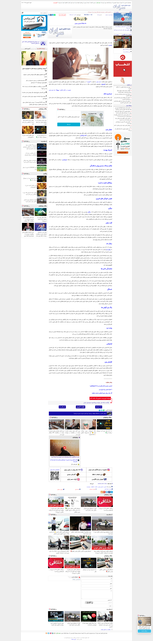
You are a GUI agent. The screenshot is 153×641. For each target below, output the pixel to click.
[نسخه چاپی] (84, 14)
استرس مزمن (100, 487)
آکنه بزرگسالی (83, 135)
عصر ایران (98, 82)
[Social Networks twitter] (101, 410)
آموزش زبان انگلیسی (98, 479)
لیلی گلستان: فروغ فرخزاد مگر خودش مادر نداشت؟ (33, 92)
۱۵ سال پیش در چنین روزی (72, 470)
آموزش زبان (55, 2)
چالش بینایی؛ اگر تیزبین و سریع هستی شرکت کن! (123, 122)
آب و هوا (110, 2)
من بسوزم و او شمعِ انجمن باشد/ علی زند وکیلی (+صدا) (30, 42)
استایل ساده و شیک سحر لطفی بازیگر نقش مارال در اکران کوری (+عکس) (122, 101)
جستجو (118, 2)
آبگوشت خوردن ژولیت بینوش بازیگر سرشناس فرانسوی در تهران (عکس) (124, 91)
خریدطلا (69, 124)
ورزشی (85, 2)
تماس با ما (125, 2)
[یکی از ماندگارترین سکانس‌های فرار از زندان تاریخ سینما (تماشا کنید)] (64, 448)
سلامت (106, 15)
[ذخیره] (87, 15)
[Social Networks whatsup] (104, 410)
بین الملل (81, 2)
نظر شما (110, 576)
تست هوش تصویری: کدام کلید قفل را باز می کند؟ (123, 129)
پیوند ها (102, 2)
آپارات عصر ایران (72, 479)
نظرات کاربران (80, 407)
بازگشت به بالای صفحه (106, 629)
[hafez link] (80, 19)
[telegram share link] (53, 15)
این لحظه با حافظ (97, 474)
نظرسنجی (114, 2)
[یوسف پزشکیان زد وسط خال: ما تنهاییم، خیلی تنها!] (34, 58)
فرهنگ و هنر (77, 2)
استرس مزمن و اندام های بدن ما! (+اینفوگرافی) (101, 386)
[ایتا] (102, 492)
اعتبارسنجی (78, 579)
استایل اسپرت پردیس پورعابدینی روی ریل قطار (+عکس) (123, 94)
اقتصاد (91, 2)
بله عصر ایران (52, 90)
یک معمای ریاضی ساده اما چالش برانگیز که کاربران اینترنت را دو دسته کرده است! (122, 115)
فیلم (63, 2)
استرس (110, 45)
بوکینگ (74, 579)
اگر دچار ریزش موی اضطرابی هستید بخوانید (102, 393)
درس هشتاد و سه (126, 52)
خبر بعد (98, 407)
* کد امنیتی (110, 600)
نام (111, 578)
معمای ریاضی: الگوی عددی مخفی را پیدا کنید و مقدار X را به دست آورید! (123, 119)
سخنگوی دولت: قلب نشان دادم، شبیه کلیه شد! (123, 30)
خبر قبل (63, 407)
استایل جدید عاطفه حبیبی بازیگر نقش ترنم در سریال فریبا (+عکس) (122, 98)
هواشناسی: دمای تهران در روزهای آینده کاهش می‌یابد (123, 27)
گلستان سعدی (71, 474)
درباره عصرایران (92, 633)
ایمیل (111, 583)
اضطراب (92, 487)
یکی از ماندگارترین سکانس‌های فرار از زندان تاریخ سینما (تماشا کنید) (65, 457)
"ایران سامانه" (73, 639)
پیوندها (76, 633)
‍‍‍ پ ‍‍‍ (90, 14)
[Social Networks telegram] (99, 410)
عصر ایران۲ (98, 633)
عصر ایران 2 (60, 2)
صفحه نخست (110, 15)
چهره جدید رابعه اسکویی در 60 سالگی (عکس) (123, 87)
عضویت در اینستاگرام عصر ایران (98, 470)
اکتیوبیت (89, 82)
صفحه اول (129, 2)
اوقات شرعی (107, 2)
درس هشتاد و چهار (126, 49)
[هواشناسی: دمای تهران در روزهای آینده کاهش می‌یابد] (123, 19)
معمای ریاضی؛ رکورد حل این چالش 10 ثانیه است (122, 126)
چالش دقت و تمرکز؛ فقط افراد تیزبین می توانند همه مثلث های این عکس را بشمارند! (123, 108)
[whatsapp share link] (54, 15)
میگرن (89, 212)
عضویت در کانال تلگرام (65, 90)
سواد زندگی (98, 2)
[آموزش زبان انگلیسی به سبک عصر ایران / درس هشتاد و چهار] (123, 42)
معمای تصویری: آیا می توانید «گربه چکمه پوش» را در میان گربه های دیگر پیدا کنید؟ (123, 112)
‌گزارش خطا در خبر (62, 15)
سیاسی (94, 2)
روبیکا (57, 90)
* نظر (111, 588)
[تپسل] (58, 109)
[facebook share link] (51, 15)
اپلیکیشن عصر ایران (54, 470)
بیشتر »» (116, 12)
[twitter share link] (49, 15)
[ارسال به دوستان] (86, 14)
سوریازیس (64, 160)
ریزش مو (108, 250)
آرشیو (121, 2)
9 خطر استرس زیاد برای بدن (105, 389)
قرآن (69, 2)
